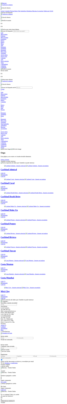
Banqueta (3, 50)
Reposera (3, 47)
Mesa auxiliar (4, 37)
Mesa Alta (3, 51)
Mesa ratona (4, 34)
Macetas (34, 11)
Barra (16, 11)
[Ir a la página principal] (4, 3)
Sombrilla (3, 48)
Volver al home (5, 159)
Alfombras (29, 11)
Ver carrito (3, 382)
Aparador (3, 53)
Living (3, 11)
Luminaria (3, 67)
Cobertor (3, 58)
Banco (2, 40)
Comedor (7, 11)
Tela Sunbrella (22, 11)
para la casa (4, 56)
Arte (2, 59)
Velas (2, 62)
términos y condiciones (11, 363)
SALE (51, 11)
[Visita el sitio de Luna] (6, 333)
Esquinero (3, 39)
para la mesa (4, 55)
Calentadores (4, 64)
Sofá (2, 33)
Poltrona (3, 36)
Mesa (2, 44)
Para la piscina (5, 61)
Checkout (3, 390)
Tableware (47, 11)
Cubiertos (3, 66)
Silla (2, 45)
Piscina (12, 11)
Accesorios (40, 11)
